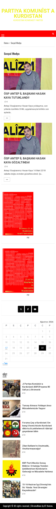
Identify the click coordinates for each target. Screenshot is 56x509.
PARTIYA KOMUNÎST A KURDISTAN (28, 13)
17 (6, 348)
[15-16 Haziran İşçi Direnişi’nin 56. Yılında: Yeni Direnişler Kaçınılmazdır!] (11, 489)
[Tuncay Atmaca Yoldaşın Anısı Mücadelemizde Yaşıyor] (11, 408)
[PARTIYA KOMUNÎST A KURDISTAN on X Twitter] (21, 309)
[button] (2, 33)
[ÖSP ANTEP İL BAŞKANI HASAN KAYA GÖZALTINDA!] (28, 139)
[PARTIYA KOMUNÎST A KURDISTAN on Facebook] (28, 309)
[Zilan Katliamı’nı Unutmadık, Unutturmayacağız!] (11, 449)
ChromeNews (36, 505)
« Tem (5, 363)
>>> (7, 118)
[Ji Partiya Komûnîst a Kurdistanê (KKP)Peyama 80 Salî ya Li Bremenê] (11, 388)
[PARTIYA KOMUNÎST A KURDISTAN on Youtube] (35, 309)
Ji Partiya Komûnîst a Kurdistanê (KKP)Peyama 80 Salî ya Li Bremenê (36, 387)
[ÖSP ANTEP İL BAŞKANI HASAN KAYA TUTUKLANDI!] (28, 74)
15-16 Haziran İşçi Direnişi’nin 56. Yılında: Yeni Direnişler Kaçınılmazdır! (36, 487)
